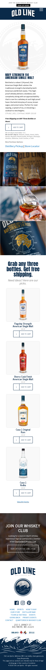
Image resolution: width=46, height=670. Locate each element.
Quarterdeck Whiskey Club (25, 541)
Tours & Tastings (19, 615)
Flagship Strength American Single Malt (23, 325)
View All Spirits (23, 502)
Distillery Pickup (14, 146)
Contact (9, 620)
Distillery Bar (29, 612)
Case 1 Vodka (23, 484)
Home (12, 609)
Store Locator (32, 146)
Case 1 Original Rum (23, 431)
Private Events (29, 617)
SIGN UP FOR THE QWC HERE (23, 548)
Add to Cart (18, 127)
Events (32, 615)
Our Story (15, 612)
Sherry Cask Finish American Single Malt (23, 378)
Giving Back (15, 617)
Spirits (20, 609)
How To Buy (31, 609)
